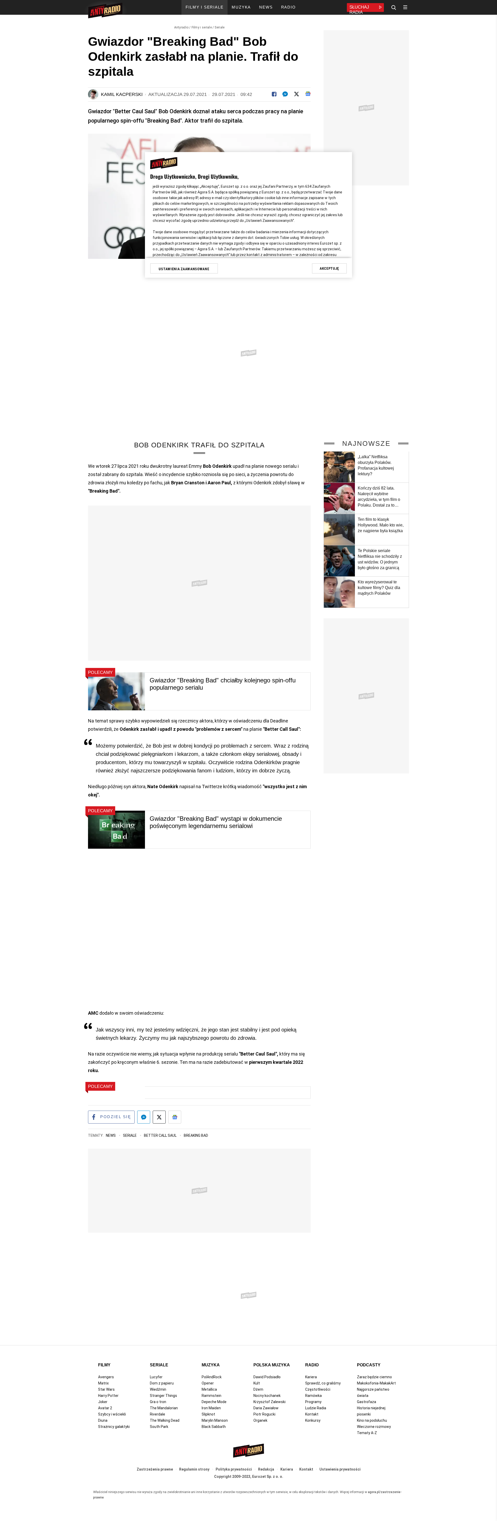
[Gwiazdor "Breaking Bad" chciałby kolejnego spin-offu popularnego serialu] (116, 691)
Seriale (219, 27)
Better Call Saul (160, 1135)
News (111, 1135)
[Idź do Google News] (174, 1117)
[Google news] (308, 93)
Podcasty (369, 1365)
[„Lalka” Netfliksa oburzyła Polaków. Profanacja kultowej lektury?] (339, 467)
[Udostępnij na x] (159, 1117)
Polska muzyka (271, 1365)
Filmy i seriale (202, 27)
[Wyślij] (285, 94)
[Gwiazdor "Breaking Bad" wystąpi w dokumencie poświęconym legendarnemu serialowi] (116, 830)
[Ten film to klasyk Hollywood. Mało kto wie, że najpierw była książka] (339, 529)
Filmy (104, 1365)
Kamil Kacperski (122, 94)
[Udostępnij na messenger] (143, 1117)
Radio (312, 1365)
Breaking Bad (196, 1135)
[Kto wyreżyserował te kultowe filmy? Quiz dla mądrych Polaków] (339, 592)
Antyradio (181, 27)
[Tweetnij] (296, 94)
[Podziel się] (274, 94)
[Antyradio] (105, 11)
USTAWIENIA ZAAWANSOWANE (184, 269)
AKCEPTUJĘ (329, 268)
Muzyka (211, 1365)
